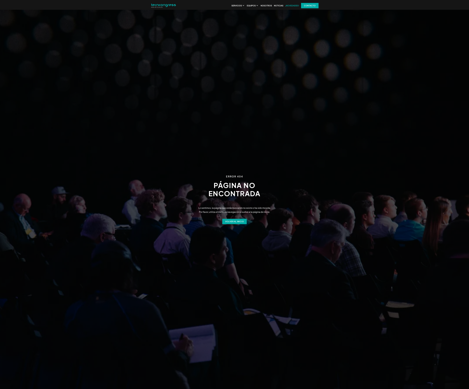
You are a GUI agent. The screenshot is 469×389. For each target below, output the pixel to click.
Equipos (253, 5)
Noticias (278, 5)
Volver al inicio (234, 221)
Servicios (238, 5)
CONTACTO (310, 5)
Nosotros (266, 5)
